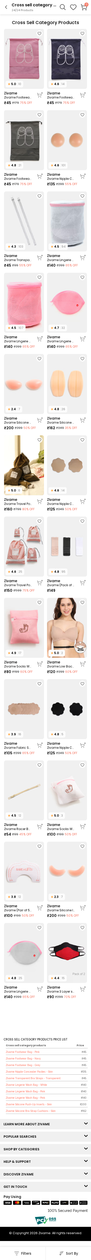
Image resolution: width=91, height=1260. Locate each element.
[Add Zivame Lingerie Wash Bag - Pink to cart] (40, 339)
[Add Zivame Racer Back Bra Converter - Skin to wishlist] (39, 765)
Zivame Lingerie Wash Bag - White (61, 260)
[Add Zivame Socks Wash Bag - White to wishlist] (82, 765)
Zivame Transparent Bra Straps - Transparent (18, 260)
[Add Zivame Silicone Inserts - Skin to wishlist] (82, 846)
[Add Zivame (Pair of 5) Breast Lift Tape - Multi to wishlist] (39, 846)
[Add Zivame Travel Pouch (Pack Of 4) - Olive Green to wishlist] (39, 440)
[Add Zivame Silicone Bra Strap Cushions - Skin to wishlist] (82, 359)
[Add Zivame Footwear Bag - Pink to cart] (40, 95)
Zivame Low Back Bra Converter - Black (61, 666)
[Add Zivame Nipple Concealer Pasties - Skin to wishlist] (82, 115)
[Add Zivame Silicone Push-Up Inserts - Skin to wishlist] (39, 359)
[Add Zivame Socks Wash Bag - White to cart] (83, 826)
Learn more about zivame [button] (28, 1124)
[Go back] (6, 7)
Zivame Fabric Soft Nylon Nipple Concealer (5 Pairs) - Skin (18, 748)
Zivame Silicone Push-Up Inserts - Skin (18, 423)
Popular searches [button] (21, 1136)
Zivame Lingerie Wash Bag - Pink (18, 341)
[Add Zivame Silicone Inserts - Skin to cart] (83, 908)
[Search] (63, 7)
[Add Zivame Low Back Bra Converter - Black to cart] (83, 664)
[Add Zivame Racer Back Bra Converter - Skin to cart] (40, 826)
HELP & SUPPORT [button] (18, 1161)
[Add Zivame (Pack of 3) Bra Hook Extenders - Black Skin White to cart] (83, 583)
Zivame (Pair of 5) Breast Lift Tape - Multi (18, 910)
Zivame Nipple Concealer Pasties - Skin (61, 179)
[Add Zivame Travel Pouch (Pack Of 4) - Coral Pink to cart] (40, 583)
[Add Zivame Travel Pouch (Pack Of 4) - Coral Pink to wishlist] (39, 521)
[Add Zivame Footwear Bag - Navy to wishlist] (82, 33)
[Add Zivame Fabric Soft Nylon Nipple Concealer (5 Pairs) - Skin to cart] (40, 745)
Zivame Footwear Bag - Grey (18, 179)
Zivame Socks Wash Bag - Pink (18, 666)
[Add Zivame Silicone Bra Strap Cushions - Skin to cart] (83, 420)
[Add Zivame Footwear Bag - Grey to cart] (40, 176)
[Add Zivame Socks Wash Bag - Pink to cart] (40, 664)
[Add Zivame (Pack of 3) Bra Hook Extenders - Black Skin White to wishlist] (82, 521)
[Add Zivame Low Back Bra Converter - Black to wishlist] (82, 602)
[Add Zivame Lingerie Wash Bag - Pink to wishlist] (39, 277)
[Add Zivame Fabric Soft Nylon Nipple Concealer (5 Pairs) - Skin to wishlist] (39, 684)
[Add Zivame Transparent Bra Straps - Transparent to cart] (40, 257)
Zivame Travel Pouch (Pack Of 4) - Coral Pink (18, 585)
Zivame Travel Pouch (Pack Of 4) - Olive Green (18, 504)
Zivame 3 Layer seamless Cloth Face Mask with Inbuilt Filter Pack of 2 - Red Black (61, 992)
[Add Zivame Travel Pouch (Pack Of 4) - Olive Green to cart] (40, 501)
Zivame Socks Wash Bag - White (61, 829)
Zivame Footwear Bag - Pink (18, 97)
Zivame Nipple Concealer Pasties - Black (61, 748)
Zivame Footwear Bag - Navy (61, 97)
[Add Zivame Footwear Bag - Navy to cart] (83, 95)
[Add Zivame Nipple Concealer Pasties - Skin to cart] (83, 176)
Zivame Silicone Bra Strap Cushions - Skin (61, 423)
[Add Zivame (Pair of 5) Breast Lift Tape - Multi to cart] (40, 908)
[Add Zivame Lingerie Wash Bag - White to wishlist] (82, 196)
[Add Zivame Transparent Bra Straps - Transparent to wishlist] (39, 196)
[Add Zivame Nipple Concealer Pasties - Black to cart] (83, 745)
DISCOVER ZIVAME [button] (20, 1174)
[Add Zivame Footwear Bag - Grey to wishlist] (39, 115)
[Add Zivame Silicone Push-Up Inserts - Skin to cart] (40, 420)
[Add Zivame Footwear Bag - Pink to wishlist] (39, 33)
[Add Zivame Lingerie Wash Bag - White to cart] (83, 257)
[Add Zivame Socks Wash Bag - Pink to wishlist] (39, 602)
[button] (73, 7)
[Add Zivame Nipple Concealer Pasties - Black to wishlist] (82, 684)
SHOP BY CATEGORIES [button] (23, 1149)
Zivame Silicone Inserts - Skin (61, 910)
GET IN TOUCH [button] (16, 1187)
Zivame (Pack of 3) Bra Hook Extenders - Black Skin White (61, 585)
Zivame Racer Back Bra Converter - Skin (18, 829)
